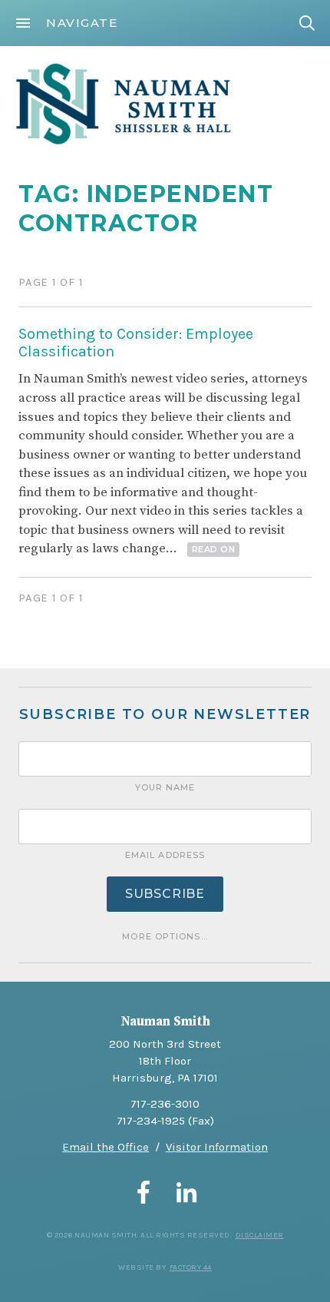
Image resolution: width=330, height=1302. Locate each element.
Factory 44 (191, 1267)
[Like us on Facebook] (143, 1192)
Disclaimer (260, 1235)
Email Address (165, 855)
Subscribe (165, 893)
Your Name (165, 787)
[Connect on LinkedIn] (186, 1192)
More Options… (164, 936)
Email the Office (105, 1147)
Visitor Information (217, 1147)
